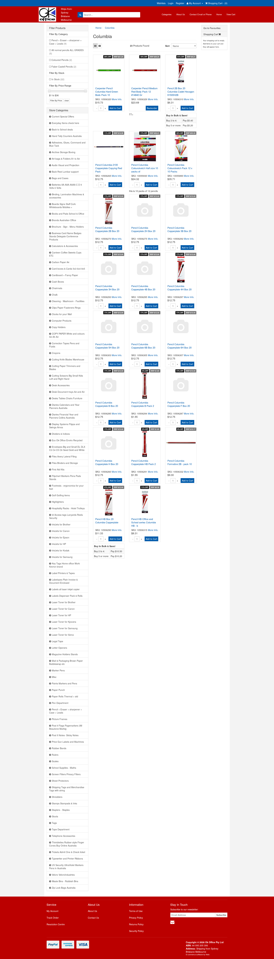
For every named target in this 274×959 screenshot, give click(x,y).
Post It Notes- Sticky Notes (65, 735)
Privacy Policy (136, 917)
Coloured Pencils (62, 59)
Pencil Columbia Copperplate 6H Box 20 (179, 345)
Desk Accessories (61, 385)
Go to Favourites (212, 28)
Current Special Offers (63, 116)
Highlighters (58, 501)
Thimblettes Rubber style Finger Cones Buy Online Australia (66, 844)
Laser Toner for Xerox (63, 634)
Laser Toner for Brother (63, 602)
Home (219, 14)
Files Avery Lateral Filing (64, 456)
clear (67, 100)
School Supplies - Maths (64, 767)
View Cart (230, 14)
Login (170, 3)
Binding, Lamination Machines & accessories (66, 196)
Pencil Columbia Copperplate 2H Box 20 (143, 229)
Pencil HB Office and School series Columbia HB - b (143, 522)
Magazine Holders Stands (65, 654)
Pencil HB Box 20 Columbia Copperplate (106, 520)
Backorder (152, 108)
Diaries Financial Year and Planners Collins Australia (63, 416)
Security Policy (136, 931)
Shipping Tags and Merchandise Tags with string (66, 789)
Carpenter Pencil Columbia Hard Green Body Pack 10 (106, 92)
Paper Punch (58, 689)
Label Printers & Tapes (63, 573)
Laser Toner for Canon (63, 608)
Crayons (56, 353)
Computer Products (61, 320)
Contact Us (93, 917)
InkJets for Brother (61, 524)
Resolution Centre (56, 924)
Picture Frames (59, 719)
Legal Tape (57, 641)
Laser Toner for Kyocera (64, 621)
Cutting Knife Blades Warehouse (68, 359)
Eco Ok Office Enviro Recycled (67, 440)
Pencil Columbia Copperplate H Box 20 (106, 462)
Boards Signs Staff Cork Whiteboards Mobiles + (62, 205)
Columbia (109, 27)
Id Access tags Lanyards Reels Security (66, 516)
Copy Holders (58, 327)
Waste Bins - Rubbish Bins (65, 881)
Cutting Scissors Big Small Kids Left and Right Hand (66, 377)
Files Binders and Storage (65, 463)
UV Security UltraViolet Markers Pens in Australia (66, 866)
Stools (55, 816)
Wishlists (161, 3)
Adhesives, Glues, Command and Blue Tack (67, 144)
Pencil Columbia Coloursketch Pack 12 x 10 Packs (179, 168)
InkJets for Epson (60, 537)
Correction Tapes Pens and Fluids (64, 345)
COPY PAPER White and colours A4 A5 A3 (67, 335)
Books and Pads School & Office (68, 213)
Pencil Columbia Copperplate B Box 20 (106, 404)
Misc (54, 676)
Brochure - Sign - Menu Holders (68, 226)
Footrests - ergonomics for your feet (66, 487)
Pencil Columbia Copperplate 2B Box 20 (107, 229)
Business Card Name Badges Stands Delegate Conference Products (65, 236)
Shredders (57, 796)
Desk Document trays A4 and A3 (68, 391)
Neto (207, 954)
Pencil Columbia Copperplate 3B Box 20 (179, 229)
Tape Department (60, 829)
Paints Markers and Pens (64, 683)
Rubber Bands (59, 748)
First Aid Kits (58, 469)
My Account (52, 911)
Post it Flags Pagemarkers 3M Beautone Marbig (65, 727)
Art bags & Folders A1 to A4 (66, 158)
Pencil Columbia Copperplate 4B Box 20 (143, 287)
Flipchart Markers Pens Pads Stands (65, 477)
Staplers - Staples (61, 809)
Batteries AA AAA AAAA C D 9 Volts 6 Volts (65, 186)
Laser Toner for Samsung (65, 628)
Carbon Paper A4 (60, 262)
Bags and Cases (60, 178)
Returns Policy (136, 924)
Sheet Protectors (60, 780)
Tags (54, 822)
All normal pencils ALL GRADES (66, 51)
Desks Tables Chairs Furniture (67, 398)
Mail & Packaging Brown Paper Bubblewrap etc (66, 662)
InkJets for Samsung (62, 557)
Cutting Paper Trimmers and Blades (64, 367)
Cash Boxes (58, 281)
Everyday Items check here (65, 123)
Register (180, 3)
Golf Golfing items (61, 495)
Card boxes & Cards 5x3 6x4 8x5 (68, 268)
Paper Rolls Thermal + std (65, 696)
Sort (167, 45)
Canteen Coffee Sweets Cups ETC (65, 254)
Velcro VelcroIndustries (63, 874)
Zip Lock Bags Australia (63, 887)
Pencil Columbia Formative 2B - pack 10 (179, 462)
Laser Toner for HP (61, 615)
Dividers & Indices (61, 433)
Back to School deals (62, 129)
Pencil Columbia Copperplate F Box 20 (178, 404)
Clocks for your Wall (62, 314)
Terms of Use (136, 911)
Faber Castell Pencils (64, 66)
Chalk (55, 294)
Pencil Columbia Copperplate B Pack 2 (142, 404)
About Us (180, 14)
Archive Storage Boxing (63, 152)
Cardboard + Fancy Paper (65, 275)
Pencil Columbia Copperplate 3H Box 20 (107, 287)
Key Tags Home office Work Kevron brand (64, 565)
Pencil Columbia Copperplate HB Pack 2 (143, 462)
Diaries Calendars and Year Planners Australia (64, 406)
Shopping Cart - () (217, 3)
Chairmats (57, 288)
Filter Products (57, 28)
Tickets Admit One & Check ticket (68, 852)
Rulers (55, 754)
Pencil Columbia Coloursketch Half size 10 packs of (144, 168)
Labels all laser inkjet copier (66, 589)
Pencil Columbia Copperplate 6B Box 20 (143, 345)
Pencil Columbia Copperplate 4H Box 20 (179, 287)
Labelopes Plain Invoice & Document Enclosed (63, 581)
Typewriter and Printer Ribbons (67, 858)
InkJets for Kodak (60, 550)
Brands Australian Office (64, 220)
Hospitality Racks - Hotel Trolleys (68, 508)
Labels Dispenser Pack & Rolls (67, 595)
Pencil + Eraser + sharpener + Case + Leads (65, 42)
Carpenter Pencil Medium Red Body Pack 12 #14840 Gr (144, 92)
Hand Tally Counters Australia (67, 136)
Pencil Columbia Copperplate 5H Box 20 (107, 345)
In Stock (58, 79)
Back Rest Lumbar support (65, 171)
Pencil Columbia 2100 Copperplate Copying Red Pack (108, 168)
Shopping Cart (210, 34)
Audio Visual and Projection (65, 165)
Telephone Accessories (63, 835)
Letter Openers (59, 647)
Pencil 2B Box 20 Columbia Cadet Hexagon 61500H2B (180, 92)
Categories (167, 14)
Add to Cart (115, 108)
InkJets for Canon (61, 531)
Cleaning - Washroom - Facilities (68, 301)
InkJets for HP (59, 544)
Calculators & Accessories (65, 246)
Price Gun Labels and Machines (68, 741)
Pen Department (60, 702)
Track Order (53, 917)
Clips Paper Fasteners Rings (66, 307)
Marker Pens (58, 670)
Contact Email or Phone (201, 14)
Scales (55, 761)
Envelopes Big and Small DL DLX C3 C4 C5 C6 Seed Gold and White (67, 448)
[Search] (80, 14)
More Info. (117, 99)
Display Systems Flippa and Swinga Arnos (64, 426)
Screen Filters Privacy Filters (66, 774)
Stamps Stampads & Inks (64, 803)
